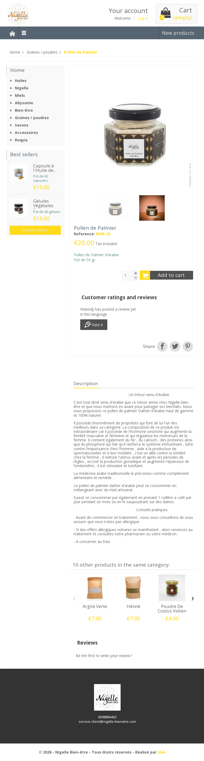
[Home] (12, 33)
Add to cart (171, 275)
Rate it (97, 324)
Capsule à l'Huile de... (45, 168)
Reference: (84, 234)
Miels (20, 95)
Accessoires (26, 132)
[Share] (162, 346)
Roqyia (21, 139)
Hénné (133, 606)
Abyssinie (24, 102)
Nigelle (21, 87)
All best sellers (35, 230)
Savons (21, 125)
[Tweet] (175, 346)
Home (17, 70)
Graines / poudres (32, 117)
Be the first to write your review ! (104, 655)
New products (178, 33)
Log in (142, 18)
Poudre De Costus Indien (172, 608)
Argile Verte (95, 606)
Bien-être (24, 110)
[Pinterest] (187, 346)
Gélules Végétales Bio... (43, 205)
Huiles (21, 80)
